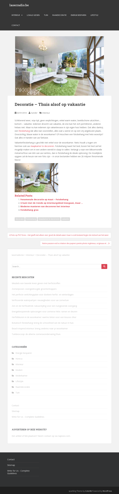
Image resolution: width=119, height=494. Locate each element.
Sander (34, 113)
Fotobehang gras (29, 210)
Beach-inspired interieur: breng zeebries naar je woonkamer (40, 328)
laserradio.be (19, 5)
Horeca (19, 358)
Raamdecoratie (59, 15)
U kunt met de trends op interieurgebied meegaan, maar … (51, 203)
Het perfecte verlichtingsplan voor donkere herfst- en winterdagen (43, 294)
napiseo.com (64, 436)
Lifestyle (94, 15)
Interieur (16, 15)
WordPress (107, 491)
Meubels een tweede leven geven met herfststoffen (36, 283)
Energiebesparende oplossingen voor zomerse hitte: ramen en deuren (44, 311)
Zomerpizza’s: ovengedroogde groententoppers (34, 289)
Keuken (19, 370)
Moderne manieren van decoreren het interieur (45, 206)
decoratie (20, 219)
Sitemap (15, 411)
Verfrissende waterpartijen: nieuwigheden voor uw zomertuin (40, 300)
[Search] (104, 266)
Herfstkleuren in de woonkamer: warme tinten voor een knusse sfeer (44, 317)
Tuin (46, 15)
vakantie (65, 219)
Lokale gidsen (33, 15)
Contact (16, 25)
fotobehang (24, 130)
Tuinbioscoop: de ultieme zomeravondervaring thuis (36, 334)
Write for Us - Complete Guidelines (28, 416)
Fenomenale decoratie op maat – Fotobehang (44, 199)
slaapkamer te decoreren (42, 146)
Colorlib (88, 491)
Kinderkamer (21, 375)
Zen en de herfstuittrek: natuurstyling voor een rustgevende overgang (44, 305)
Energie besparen (78, 15)
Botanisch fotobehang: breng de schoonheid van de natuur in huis (43, 322)
